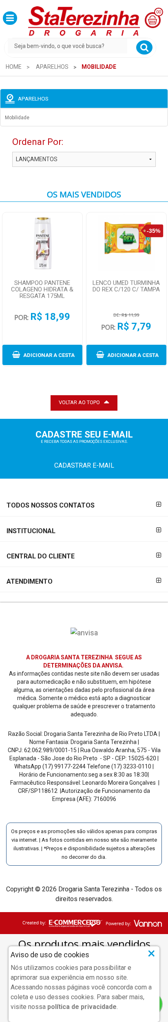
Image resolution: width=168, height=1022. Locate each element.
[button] (10, 18)
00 (158, 12)
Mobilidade (17, 117)
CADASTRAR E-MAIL (84, 465)
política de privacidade (82, 1007)
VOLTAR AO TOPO (79, 402)
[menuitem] (14, 67)
